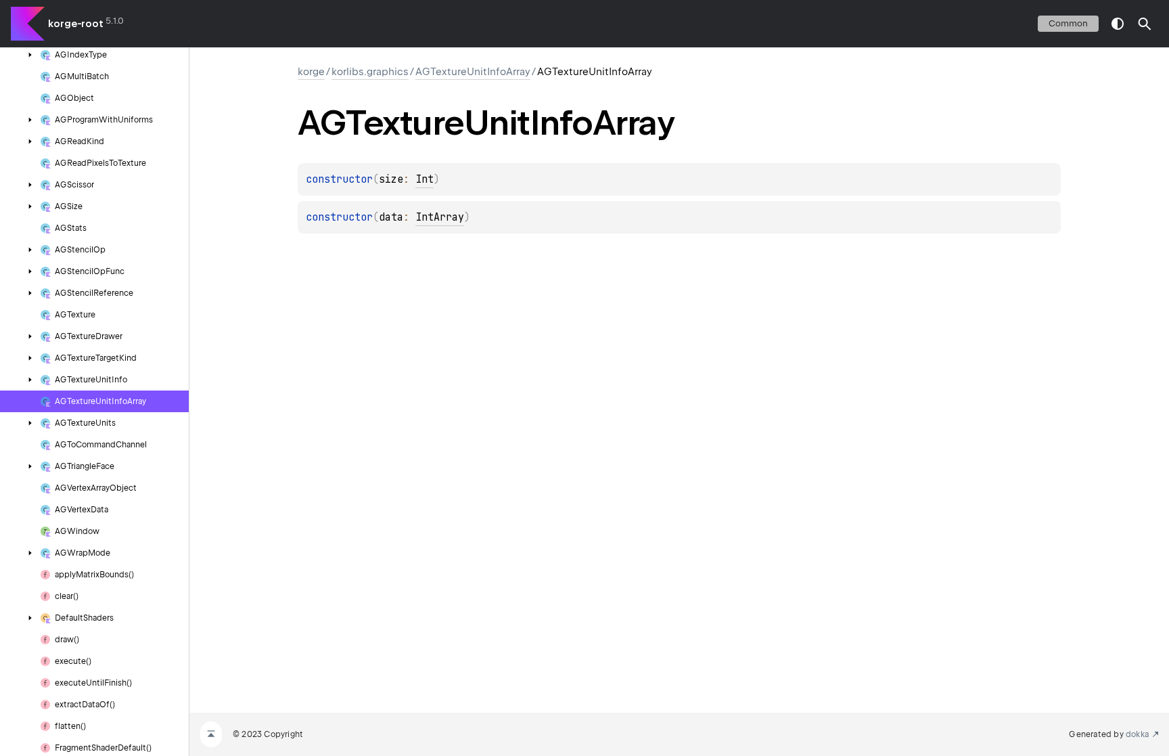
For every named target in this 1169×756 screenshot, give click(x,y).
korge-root (76, 24)
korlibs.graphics (370, 72)
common (1068, 23)
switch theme (1117, 23)
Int (424, 179)
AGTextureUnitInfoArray (472, 72)
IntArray (439, 217)
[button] (1144, 23)
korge (311, 72)
